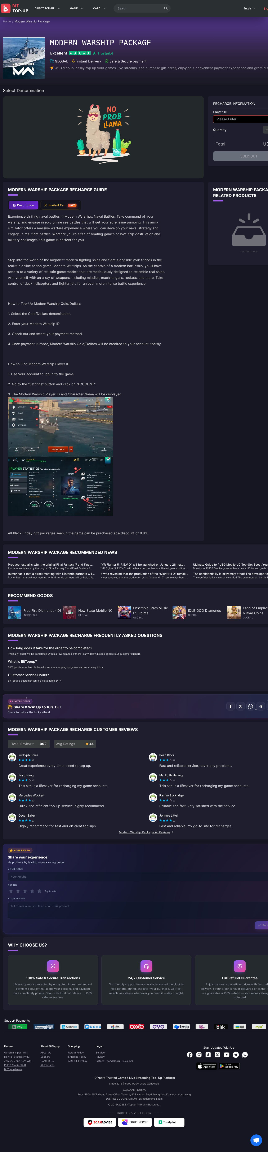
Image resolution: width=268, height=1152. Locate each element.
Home (7, 21)
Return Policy (76, 1052)
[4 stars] (32, 891)
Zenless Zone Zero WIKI (18, 1060)
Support (45, 1056)
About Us (45, 1052)
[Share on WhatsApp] (250, 706)
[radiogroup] (26, 760)
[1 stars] (11, 891)
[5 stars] (39, 891)
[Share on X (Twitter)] (240, 706)
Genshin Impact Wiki (16, 1052)
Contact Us (47, 1060)
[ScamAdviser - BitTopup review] (100, 1122)
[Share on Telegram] (260, 706)
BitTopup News (13, 1069)
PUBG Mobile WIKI (15, 1065)
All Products (47, 1065)
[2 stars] (18, 891)
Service (100, 1052)
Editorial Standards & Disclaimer (114, 1060)
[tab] (23, 205)
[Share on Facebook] (230, 706)
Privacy (100, 1056)
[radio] (20, 760)
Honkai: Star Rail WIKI (17, 1056)
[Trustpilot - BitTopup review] (169, 1122)
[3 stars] (25, 891)
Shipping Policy (77, 1056)
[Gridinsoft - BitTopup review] (135, 1122)
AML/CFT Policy (77, 1060)
